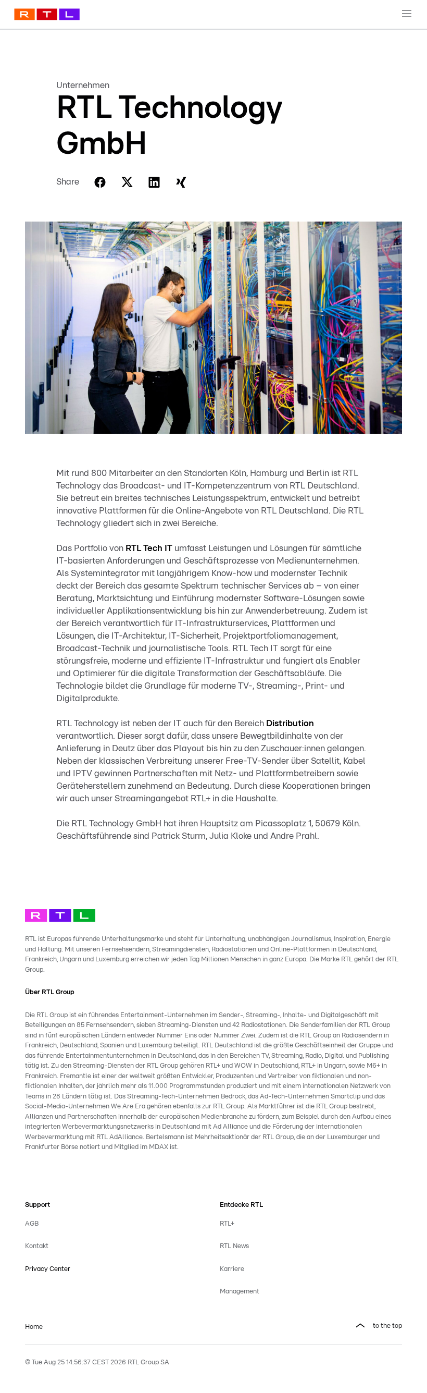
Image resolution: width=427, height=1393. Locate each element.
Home (34, 1327)
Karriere (232, 1269)
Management (239, 1291)
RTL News (234, 1246)
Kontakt (36, 1246)
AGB (32, 1223)
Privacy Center (47, 1269)
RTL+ (227, 1223)
